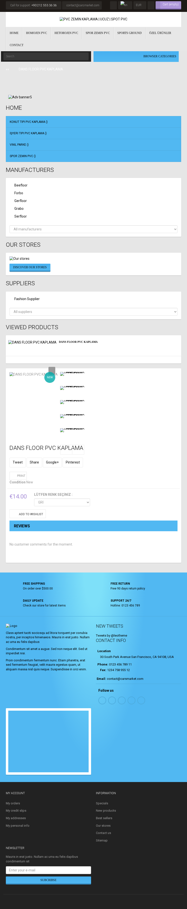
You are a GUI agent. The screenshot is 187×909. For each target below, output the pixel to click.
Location (104, 651)
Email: (101, 679)
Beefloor (21, 185)
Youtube (131, 700)
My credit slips (16, 810)
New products (106, 810)
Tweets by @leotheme (111, 635)
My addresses (16, 818)
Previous (66, 449)
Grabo (19, 208)
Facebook (102, 700)
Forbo (18, 193)
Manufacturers (30, 170)
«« (7, 69)
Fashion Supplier (27, 299)
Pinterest (73, 462)
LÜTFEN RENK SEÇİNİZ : (53, 495)
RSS (122, 700)
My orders (13, 803)
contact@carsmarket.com (82, 5)
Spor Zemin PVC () (23, 156)
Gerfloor (20, 201)
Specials (102, 803)
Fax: (103, 670)
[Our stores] (93, 258)
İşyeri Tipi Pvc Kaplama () (28, 133)
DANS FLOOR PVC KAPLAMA (78, 341)
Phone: (102, 664)
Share (34, 462)
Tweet (18, 462)
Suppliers (20, 283)
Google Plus (141, 700)
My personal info (17, 825)
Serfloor (20, 216)
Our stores (23, 244)
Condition (17, 482)
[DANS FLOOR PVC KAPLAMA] (72, 374)
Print (21, 476)
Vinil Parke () (19, 144)
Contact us (103, 833)
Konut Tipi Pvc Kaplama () (29, 122)
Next (78, 449)
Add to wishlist (30, 514)
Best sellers (104, 818)
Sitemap (102, 840)
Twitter (112, 700)
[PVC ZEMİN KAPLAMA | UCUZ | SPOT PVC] (93, 19)
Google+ (52, 462)
